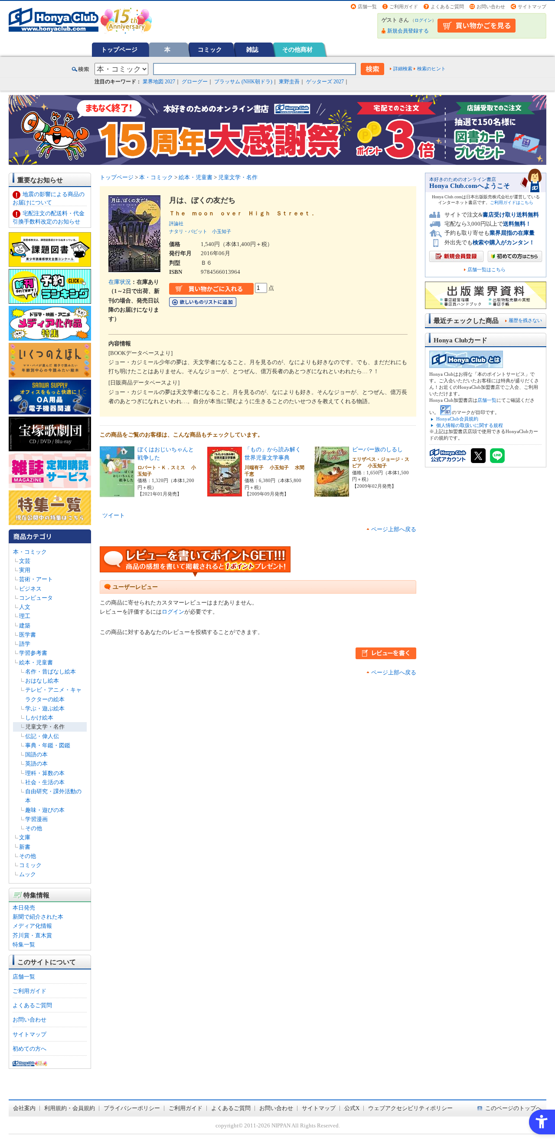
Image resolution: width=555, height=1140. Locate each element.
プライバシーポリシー (132, 1108)
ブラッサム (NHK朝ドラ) (243, 82)
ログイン (423, 20)
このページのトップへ (513, 1108)
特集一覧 (24, 944)
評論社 (176, 223)
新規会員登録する (408, 31)
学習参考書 (33, 653)
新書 (24, 847)
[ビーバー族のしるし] (331, 493)
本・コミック (30, 552)
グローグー (195, 82)
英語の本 (36, 763)
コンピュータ (36, 598)
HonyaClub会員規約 (457, 418)
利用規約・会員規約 (69, 1108)
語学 (24, 644)
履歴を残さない (525, 320)
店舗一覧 (367, 6)
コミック (210, 49)
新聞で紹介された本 (38, 916)
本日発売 (24, 907)
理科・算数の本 (45, 773)
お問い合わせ (491, 6)
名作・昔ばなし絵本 (50, 671)
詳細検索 (402, 68)
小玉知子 (221, 231)
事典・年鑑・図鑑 (47, 745)
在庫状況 (119, 282)
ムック (27, 874)
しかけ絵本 (39, 717)
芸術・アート (36, 579)
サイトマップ (532, 6)
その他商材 (297, 49)
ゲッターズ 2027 (325, 82)
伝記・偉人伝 (42, 736)
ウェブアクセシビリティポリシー (410, 1108)
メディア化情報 (32, 926)
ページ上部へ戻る (393, 529)
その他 (33, 828)
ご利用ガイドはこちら (511, 202)
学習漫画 (36, 819)
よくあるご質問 (447, 6)
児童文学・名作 (45, 726)
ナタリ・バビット (188, 231)
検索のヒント (431, 68)
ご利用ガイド (403, 6)
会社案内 (24, 1108)
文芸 (24, 561)
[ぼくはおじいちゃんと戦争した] (117, 493)
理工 (24, 616)
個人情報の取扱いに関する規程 (469, 425)
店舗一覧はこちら (486, 269)
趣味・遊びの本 (45, 810)
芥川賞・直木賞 (32, 935)
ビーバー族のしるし (377, 449)
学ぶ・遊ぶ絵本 (45, 708)
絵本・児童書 (36, 662)
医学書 (27, 634)
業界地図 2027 (159, 82)
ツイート (113, 515)
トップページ (119, 49)
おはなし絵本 (42, 680)
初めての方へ (29, 1048)
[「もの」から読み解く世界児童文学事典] (224, 493)
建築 (24, 625)
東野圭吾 (289, 82)
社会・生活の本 (45, 782)
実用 (24, 570)
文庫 (24, 837)
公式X (351, 1108)
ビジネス (30, 588)
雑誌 (252, 49)
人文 (24, 607)
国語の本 (36, 754)
